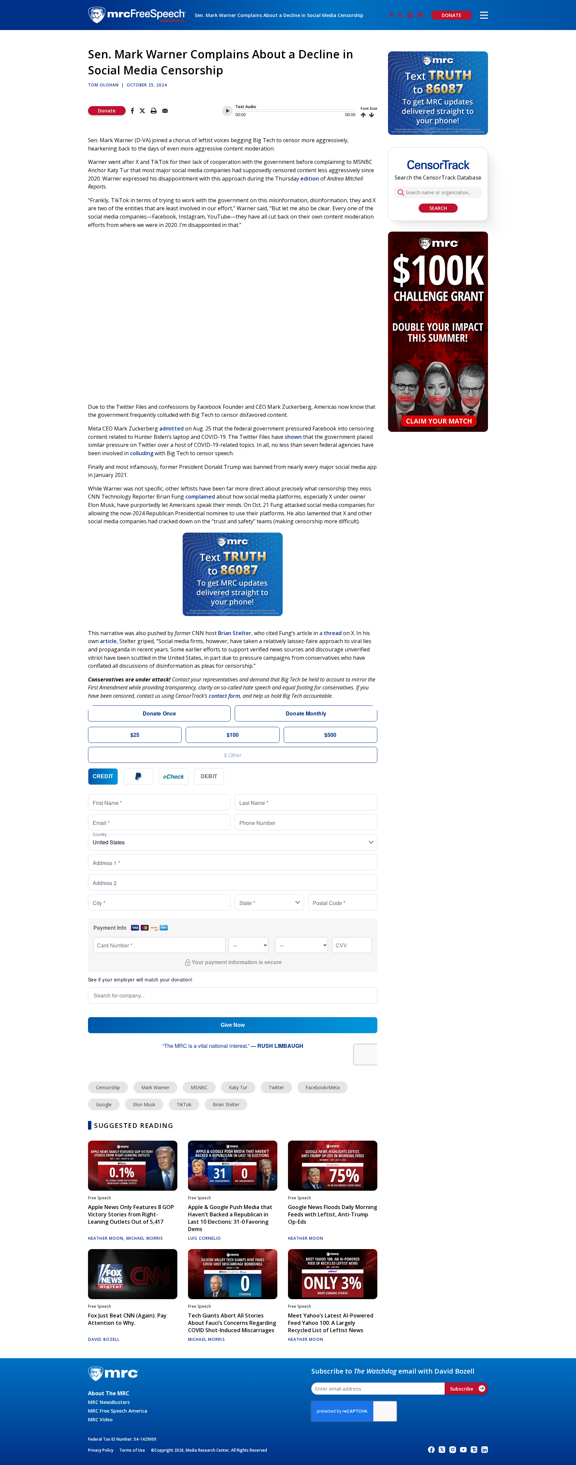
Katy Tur (238, 1087)
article (108, 641)
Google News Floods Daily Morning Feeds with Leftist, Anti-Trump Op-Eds (332, 1214)
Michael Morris (144, 1238)
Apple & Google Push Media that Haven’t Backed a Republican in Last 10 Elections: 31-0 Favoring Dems (230, 1218)
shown (293, 437)
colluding (141, 453)
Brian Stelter (234, 633)
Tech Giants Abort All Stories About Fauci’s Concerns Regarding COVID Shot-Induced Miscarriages (232, 1323)
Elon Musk (144, 1104)
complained (200, 496)
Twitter (276, 1087)
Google (104, 1104)
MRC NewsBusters (109, 1402)
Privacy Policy (100, 1450)
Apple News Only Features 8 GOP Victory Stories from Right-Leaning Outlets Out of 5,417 (131, 1214)
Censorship (108, 1087)
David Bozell (104, 1339)
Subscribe (461, 1388)
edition (309, 178)
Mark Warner (155, 1087)
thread (333, 633)
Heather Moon (105, 1238)
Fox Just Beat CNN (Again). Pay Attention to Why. (127, 1319)
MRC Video (100, 1419)
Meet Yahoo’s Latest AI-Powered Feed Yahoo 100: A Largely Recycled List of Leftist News (330, 1323)
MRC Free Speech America (117, 1411)
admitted (171, 428)
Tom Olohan (103, 85)
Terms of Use (132, 1450)
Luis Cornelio (204, 1238)
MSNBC (199, 1087)
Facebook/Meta (322, 1087)
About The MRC (108, 1393)
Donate (106, 110)
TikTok (184, 1104)
